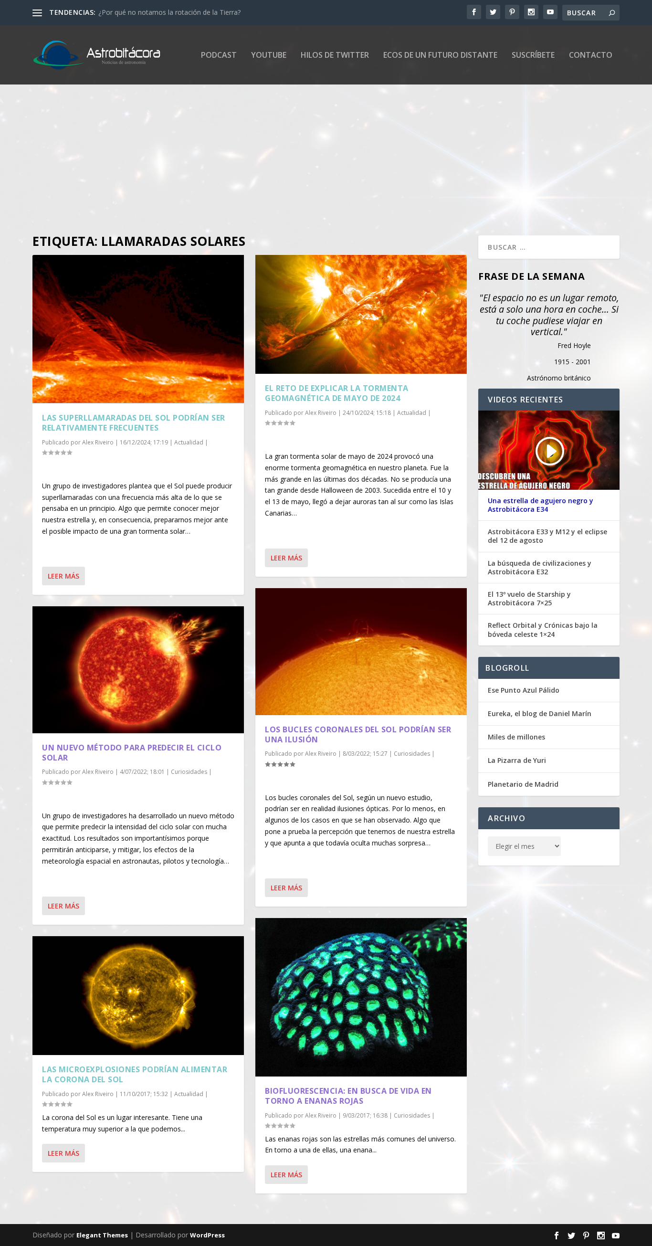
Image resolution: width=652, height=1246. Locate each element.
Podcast (219, 55)
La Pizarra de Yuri (517, 760)
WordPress (207, 1235)
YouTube (268, 55)
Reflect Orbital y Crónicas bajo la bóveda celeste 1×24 (543, 629)
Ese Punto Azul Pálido (523, 690)
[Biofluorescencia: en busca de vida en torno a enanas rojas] (361, 997)
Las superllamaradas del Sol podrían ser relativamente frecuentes (133, 422)
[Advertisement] (318, 149)
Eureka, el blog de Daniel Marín (539, 713)
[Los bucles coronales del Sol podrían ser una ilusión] (361, 651)
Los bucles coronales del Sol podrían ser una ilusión (358, 734)
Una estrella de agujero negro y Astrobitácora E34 (540, 505)
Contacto (590, 55)
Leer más (63, 576)
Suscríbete (533, 55)
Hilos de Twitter (335, 55)
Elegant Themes (102, 1235)
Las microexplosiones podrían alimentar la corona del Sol (134, 1074)
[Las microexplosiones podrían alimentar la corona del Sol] (138, 995)
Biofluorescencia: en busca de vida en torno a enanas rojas (348, 1096)
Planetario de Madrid (523, 784)
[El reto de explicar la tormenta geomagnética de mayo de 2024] (361, 314)
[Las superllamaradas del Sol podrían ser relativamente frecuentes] (138, 329)
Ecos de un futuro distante (440, 55)
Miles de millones (516, 736)
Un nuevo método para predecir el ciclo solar (131, 752)
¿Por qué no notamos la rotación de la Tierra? (169, 12)
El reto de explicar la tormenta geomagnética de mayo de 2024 (337, 393)
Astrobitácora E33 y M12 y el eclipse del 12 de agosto (547, 536)
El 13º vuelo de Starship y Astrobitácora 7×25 (529, 598)
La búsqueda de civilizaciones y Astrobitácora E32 (539, 567)
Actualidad (188, 442)
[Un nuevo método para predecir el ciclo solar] (138, 669)
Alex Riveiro (98, 442)
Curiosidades (189, 772)
